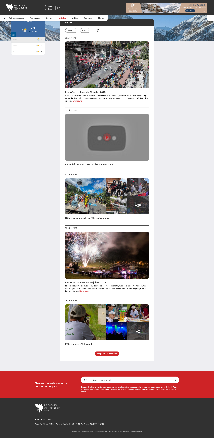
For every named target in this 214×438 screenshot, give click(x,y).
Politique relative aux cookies (106, 431)
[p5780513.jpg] (116, 205)
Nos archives (124, 431)
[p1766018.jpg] (116, 313)
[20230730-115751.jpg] (86, 196)
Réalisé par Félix (136, 431)
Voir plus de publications (107, 353)
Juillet (70, 30)
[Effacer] (97, 30)
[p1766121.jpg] (116, 331)
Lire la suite (77, 101)
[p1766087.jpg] (138, 313)
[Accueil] (4, 18)
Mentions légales (88, 431)
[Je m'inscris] (175, 380)
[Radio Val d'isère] (20, 8)
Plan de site (76, 431)
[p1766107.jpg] (86, 322)
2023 (84, 30)
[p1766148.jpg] (116, 187)
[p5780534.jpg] (138, 187)
